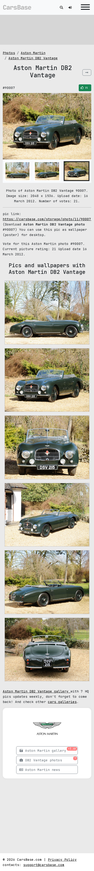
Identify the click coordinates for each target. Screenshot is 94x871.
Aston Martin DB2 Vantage (33, 58)
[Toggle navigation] (84, 7)
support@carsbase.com (43, 865)
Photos (9, 53)
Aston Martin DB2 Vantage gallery (36, 691)
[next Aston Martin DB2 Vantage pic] (86, 72)
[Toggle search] (61, 7)
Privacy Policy (62, 859)
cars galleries (62, 702)
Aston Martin (33, 53)
